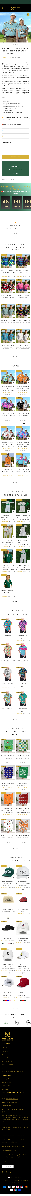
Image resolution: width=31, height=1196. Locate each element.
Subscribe (7, 1166)
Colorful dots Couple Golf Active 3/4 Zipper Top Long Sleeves (23, 347)
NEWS (3, 1068)
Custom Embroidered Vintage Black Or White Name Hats (23, 966)
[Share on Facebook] (6, 179)
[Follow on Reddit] (10, 1172)
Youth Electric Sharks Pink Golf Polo (23, 637)
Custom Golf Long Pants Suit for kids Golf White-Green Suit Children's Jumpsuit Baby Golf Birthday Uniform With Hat (8, 517)
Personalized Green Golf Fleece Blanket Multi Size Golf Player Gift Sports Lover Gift (23, 757)
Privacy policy (6, 1079)
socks (18, 861)
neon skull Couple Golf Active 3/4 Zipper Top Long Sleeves (23, 272)
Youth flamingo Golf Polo (23, 661)
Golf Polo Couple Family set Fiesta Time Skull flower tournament (8, 388)
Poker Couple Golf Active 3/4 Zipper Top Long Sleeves (8, 297)
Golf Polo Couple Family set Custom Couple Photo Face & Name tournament (23, 388)
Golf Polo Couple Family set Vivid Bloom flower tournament (23, 444)
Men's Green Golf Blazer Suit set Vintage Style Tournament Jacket (8, 567)
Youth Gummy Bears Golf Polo (8, 661)
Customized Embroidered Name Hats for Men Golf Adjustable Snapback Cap (8, 994)
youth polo (8, 614)
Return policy (6, 1086)
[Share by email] (13, 179)
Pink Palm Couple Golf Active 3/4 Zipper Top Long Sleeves (23, 297)
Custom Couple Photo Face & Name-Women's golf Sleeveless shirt (8, 471)
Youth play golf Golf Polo (8, 684)
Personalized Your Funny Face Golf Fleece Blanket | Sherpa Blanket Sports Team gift (8, 783)
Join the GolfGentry (7, 1058)
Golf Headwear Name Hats (8, 937)
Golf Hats (7, 861)
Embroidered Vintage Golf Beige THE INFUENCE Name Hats (8, 911)
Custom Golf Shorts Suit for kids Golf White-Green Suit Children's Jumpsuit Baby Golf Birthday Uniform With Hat (23, 517)
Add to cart (15, 157)
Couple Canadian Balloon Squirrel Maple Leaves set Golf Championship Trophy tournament (8, 444)
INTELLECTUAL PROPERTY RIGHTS (12, 1071)
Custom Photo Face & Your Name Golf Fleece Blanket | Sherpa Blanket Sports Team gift (8, 837)
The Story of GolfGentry (9, 1061)
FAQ (3, 1054)
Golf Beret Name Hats (23, 910)
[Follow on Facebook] (2, 1172)
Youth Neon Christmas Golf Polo (22, 685)
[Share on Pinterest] (11, 179)
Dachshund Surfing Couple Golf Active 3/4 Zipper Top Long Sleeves (8, 322)
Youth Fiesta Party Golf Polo (8, 709)
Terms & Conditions (7, 1064)
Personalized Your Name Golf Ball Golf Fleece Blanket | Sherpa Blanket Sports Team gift (8, 757)
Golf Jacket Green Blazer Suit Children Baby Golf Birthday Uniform (8, 592)
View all (15, 356)
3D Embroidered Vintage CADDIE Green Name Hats (8, 883)
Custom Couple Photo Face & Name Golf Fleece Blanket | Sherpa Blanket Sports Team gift (8, 810)
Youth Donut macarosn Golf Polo (8, 636)
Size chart (5, 1089)
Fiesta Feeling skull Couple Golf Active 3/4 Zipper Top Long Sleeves (23, 322)
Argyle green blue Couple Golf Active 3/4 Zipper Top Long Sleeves (8, 272)
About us (4, 1047)
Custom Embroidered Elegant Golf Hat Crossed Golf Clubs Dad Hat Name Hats (23, 994)
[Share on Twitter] (9, 179)
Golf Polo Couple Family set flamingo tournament (23, 471)
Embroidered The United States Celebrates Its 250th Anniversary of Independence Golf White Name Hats (22, 938)
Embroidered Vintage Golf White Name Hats (23, 883)
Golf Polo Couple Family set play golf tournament (23, 415)
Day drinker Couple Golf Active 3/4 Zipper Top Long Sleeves (8, 347)
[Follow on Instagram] (6, 1172)
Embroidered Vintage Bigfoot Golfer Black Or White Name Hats (8, 966)
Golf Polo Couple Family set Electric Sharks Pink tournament (8, 415)
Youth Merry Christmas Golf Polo (22, 710)
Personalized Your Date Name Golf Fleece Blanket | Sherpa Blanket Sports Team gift (23, 783)
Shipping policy (6, 1082)
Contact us (5, 1051)
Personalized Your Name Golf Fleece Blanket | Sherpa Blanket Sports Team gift (23, 810)
